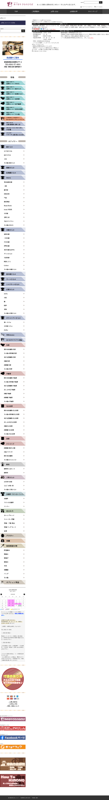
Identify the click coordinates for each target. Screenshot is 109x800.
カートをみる (99, 6)
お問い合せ (54, 11)
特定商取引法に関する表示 (25, 797)
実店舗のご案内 (35, 797)
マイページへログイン (87, 6)
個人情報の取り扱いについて (13, 797)
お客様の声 (73, 11)
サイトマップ (92, 11)
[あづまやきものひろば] (20, 7)
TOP (16, 11)
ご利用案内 (35, 11)
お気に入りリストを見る (8, 22)
